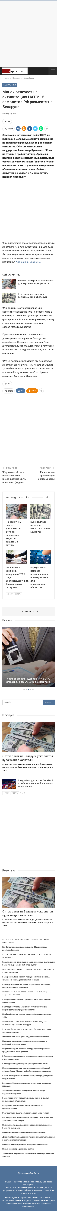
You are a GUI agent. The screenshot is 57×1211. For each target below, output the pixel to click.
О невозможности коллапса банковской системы (23, 1133)
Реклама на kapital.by (28, 1173)
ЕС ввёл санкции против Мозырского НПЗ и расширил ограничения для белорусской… (28, 678)
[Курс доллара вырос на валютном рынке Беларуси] (9, 298)
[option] (28, 657)
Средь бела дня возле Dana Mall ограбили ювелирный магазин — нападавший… (35, 783)
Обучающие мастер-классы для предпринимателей (25, 1145)
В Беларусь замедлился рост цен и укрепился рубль (25, 1064)
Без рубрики (9, 85)
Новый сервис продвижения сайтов (18, 1149)
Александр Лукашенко (28, 262)
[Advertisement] (28, 33)
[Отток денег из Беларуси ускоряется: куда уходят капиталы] (28, 737)
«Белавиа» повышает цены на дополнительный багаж (25, 1037)
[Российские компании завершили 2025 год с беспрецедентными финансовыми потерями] (16, 557)
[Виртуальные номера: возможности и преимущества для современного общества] (40, 557)
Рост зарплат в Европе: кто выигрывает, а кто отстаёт (25, 1113)
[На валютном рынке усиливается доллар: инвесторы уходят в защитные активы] (9, 284)
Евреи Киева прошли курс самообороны (46, 475)
